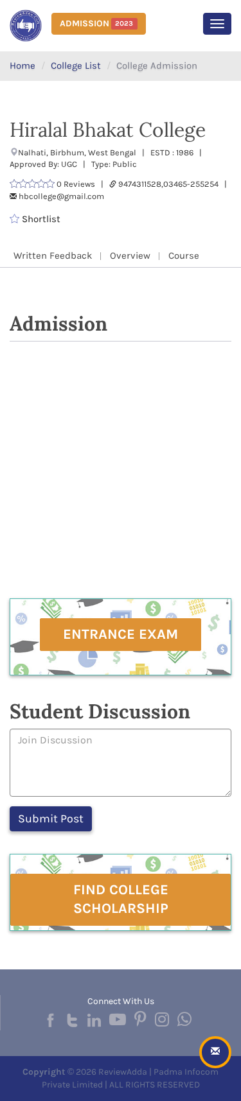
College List (76, 65)
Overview (130, 255)
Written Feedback (52, 255)
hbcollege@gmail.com (61, 196)
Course (183, 255)
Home (22, 65)
